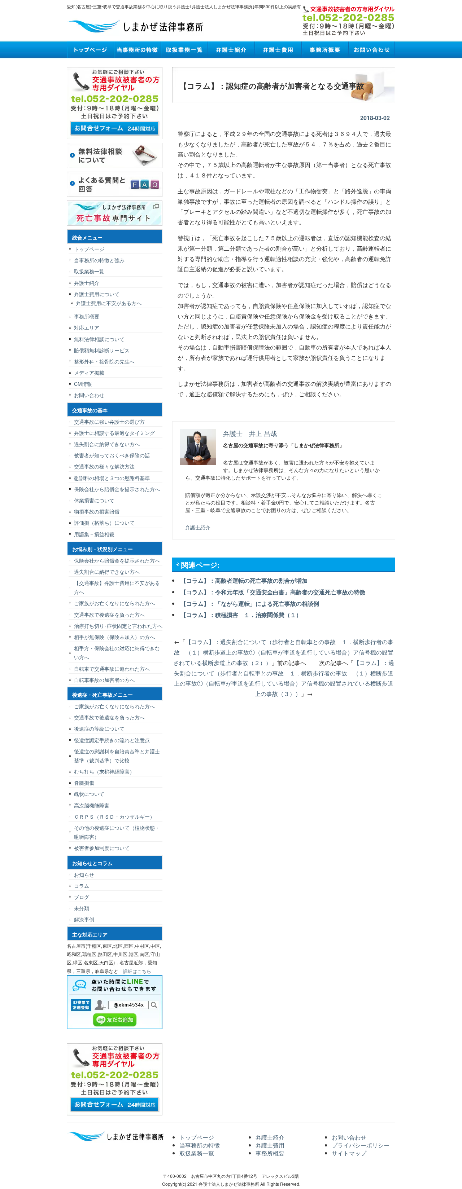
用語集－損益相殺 (94, 534)
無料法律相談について (99, 339)
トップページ (90, 49)
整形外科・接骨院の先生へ (104, 361)
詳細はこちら (137, 971)
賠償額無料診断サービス (102, 350)
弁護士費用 (277, 49)
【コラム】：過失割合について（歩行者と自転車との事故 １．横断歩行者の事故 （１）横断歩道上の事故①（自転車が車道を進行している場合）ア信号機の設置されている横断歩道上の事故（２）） (283, 652)
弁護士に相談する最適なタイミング (114, 432)
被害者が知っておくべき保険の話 (112, 455)
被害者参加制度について (102, 847)
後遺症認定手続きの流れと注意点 (112, 740)
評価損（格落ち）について (104, 522)
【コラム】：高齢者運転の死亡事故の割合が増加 (244, 580)
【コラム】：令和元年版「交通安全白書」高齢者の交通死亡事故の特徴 (272, 592)
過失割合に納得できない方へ (107, 444)
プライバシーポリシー (360, 1145)
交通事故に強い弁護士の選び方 (109, 421)
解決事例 (84, 919)
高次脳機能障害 (91, 805)
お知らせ (84, 874)
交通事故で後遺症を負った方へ (109, 614)
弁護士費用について (96, 294)
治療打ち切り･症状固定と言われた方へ (118, 625)
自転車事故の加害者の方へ (104, 679)
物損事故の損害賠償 (96, 511)
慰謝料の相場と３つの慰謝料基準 (112, 477)
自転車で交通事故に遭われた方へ (112, 668)
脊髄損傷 (84, 782)
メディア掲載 (89, 372)
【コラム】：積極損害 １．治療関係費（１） (241, 615)
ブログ (81, 896)
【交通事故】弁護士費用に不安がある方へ (117, 587)
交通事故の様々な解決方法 (104, 466)
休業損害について (94, 500)
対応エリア (86, 327)
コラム (81, 885)
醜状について (89, 793)
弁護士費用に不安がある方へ (108, 303)
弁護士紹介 (231, 49)
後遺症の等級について (99, 728)
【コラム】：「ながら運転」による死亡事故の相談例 (249, 603)
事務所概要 (324, 49)
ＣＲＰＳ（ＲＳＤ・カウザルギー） (114, 816)
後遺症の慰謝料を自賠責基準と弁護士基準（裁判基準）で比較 (117, 756)
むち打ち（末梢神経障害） (104, 771)
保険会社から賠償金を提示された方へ (117, 489)
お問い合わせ (371, 49)
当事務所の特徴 (137, 49)
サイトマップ (349, 1153)
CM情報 (83, 383)
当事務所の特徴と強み (99, 260)
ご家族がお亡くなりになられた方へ (114, 603)
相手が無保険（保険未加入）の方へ (114, 636)
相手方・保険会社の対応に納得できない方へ (117, 652)
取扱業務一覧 (184, 49)
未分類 (81, 908)
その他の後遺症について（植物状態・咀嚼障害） (117, 832)
